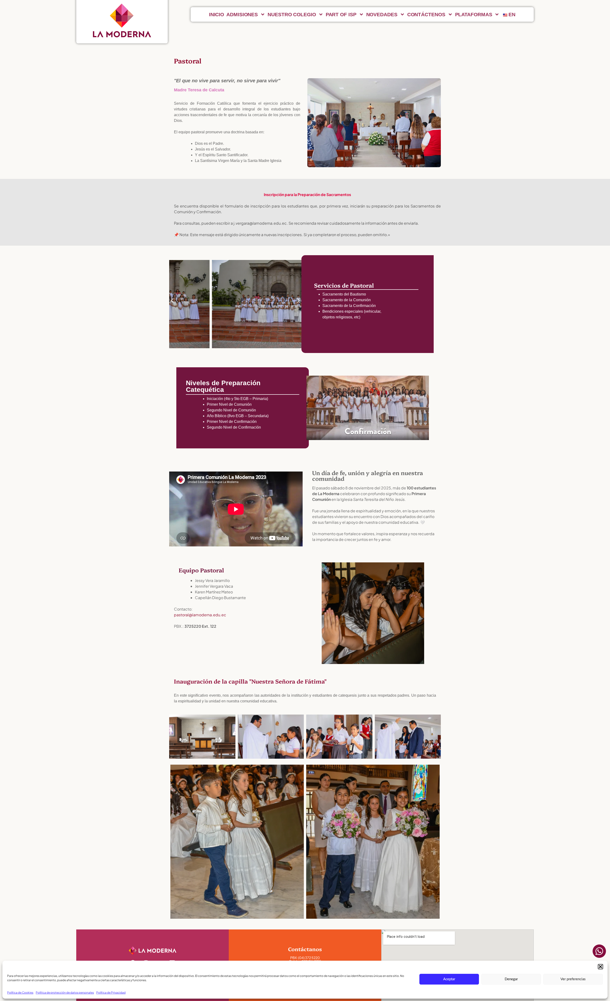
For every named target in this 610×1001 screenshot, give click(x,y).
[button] (600, 966)
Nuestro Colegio (292, 14)
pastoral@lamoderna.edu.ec (200, 614)
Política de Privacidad (111, 992)
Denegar (511, 979)
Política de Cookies (20, 992)
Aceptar (449, 979)
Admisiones (242, 14)
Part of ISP (341, 14)
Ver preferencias (573, 979)
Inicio (216, 14)
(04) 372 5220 (309, 957)
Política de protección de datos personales (65, 992)
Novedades (381, 14)
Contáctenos (426, 14)
